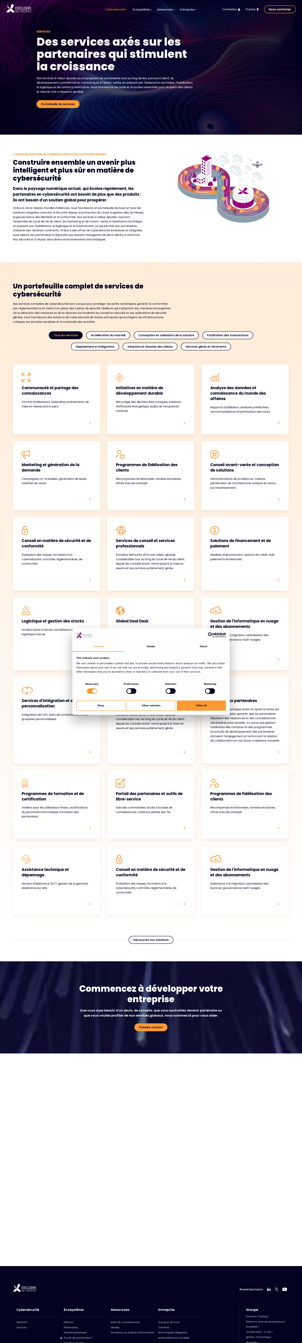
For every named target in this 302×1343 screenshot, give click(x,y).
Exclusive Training (256, 1316)
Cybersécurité (27, 1309)
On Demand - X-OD (258, 1332)
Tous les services (65, 335)
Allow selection (151, 705)
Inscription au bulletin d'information (132, 1332)
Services (21, 1327)
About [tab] (203, 646)
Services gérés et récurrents (206, 347)
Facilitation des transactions (227, 335)
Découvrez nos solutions (151, 940)
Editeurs (68, 1322)
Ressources (120, 1309)
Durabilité (252, 1326)
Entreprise (166, 1309)
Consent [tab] (98, 646)
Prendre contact (151, 1027)
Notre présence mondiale (173, 1338)
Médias (115, 1327)
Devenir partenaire (75, 1332)
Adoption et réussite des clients (150, 347)
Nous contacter (280, 9)
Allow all (201, 705)
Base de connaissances (125, 1322)
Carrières (163, 1327)
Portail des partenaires (77, 1338)
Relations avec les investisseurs (265, 1321)
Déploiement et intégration (95, 347)
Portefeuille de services (58, 104)
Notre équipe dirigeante (172, 1332)
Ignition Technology (258, 1337)
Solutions (21, 1322)
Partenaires (71, 1327)
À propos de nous (168, 1322)
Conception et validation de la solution (166, 335)
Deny (101, 705)
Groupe (252, 1309)
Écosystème (74, 1309)
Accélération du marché (108, 335)
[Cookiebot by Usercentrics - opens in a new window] (210, 634)
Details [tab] (151, 646)
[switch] (131, 691)
